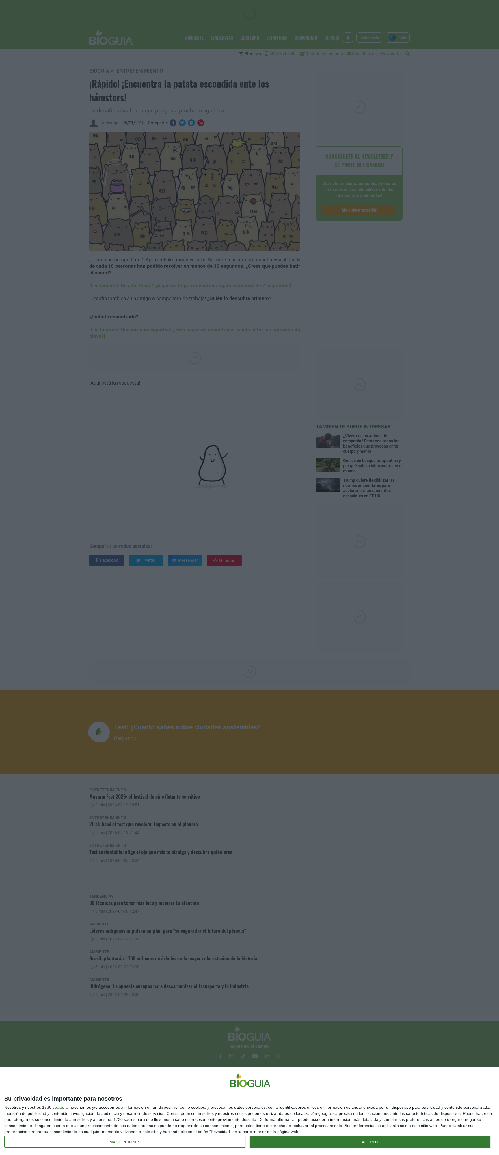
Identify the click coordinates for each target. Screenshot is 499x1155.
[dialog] (249, 1111)
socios (58, 1107)
